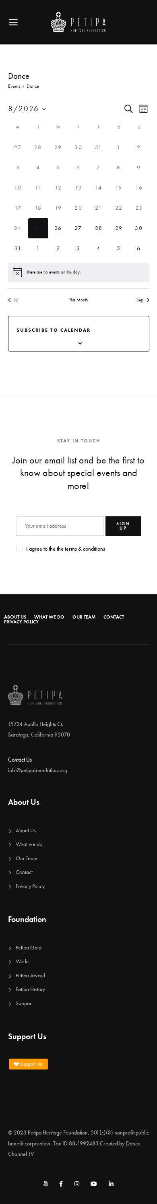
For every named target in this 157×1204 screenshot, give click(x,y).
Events (14, 86)
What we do (49, 617)
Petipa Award (30, 975)
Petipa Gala (28, 947)
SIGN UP (123, 526)
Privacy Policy (21, 621)
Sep (139, 300)
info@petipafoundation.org (37, 770)
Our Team (83, 617)
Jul (16, 300)
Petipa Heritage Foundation (58, 1132)
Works (22, 961)
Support (24, 1003)
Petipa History (30, 989)
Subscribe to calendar (54, 330)
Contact (113, 617)
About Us (15, 617)
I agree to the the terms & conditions (65, 548)
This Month (78, 300)
